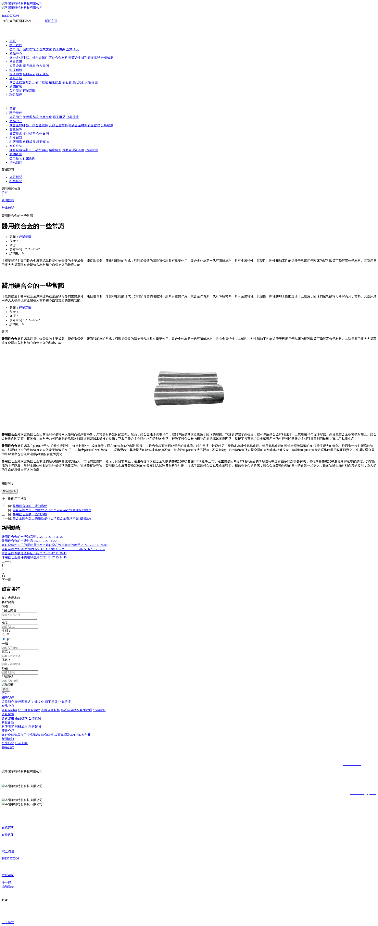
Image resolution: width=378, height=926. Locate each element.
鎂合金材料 (17, 57)
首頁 (12, 41)
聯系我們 (15, 94)
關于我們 (15, 45)
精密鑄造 (55, 82)
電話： (6, 651)
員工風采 (59, 49)
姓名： (6, 622)
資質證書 (15, 65)
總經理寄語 (31, 49)
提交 (5, 689)
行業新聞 (29, 90)
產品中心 (15, 53)
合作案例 (42, 65)
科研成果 (29, 74)
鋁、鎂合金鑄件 (37, 57)
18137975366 (10, 15)
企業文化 (45, 49)
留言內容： (11, 610)
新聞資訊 (15, 86)
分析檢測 (107, 57)
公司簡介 (15, 49)
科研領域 (42, 74)
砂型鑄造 (41, 82)
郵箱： (6, 668)
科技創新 (15, 70)
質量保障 (15, 61)
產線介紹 (15, 78)
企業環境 (72, 49)
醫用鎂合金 (9, 491)
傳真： (6, 660)
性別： (6, 630)
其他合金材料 (58, 57)
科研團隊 (15, 74)
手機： (6, 643)
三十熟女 (8, 922)
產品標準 (29, 65)
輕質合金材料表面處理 (84, 57)
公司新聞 (15, 90)
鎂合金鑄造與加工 (22, 82)
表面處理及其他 (73, 82)
